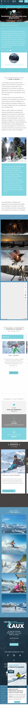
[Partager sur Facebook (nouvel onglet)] (2, 51)
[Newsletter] (1, 4)
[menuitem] (14, 13)
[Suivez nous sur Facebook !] (1, 1)
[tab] (13, 337)
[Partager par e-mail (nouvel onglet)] (10, 51)
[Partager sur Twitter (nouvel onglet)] (4, 51)
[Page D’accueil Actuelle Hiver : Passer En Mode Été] (14, 1)
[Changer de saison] (14, 1)
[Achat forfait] (26, 1)
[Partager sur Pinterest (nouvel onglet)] (7, 51)
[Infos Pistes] (19, 1)
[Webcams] (22, 1)
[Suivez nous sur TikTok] (8, 1)
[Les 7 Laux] (14, 627)
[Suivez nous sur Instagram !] (4, 1)
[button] (14, 149)
